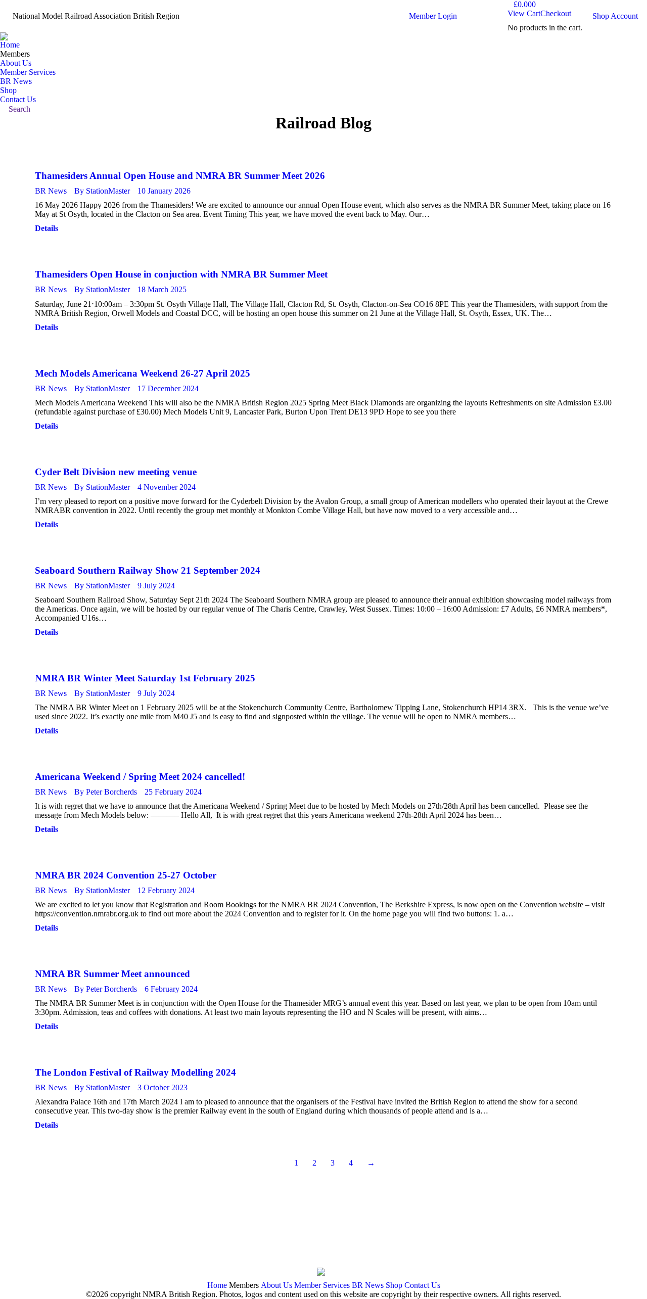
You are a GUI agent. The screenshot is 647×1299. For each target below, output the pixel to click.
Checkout (555, 13)
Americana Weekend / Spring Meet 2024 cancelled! (140, 776)
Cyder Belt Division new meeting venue (116, 472)
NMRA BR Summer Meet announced (112, 973)
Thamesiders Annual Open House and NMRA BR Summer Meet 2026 (180, 175)
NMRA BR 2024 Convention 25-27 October (125, 875)
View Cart (523, 13)
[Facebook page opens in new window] (29, 1239)
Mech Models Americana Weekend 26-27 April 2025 (142, 373)
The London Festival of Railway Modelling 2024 (135, 1072)
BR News (51, 191)
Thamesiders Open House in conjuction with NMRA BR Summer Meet (181, 274)
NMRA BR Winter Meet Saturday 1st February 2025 (145, 678)
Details (46, 228)
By (102, 191)
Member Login (433, 16)
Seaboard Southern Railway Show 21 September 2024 (147, 570)
